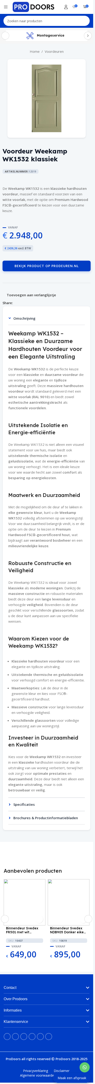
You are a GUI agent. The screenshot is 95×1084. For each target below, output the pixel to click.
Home (35, 51)
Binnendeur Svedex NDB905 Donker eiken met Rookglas (68, 930)
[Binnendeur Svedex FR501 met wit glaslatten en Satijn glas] (24, 902)
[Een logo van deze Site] (33, 6)
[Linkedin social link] (27, 303)
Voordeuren (54, 51)
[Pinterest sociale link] (21, 303)
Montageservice (50, 35)
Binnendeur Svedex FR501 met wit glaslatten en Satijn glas (22, 930)
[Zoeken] (85, 21)
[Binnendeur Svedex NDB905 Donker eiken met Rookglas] (68, 902)
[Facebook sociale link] (15, 303)
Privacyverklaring (35, 1070)
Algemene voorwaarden (38, 1075)
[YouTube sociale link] (23, 1036)
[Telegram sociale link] (38, 303)
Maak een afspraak (72, 1078)
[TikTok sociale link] (48, 1036)
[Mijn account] (66, 7)
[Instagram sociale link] (15, 1036)
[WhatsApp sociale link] (32, 303)
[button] (5, 919)
